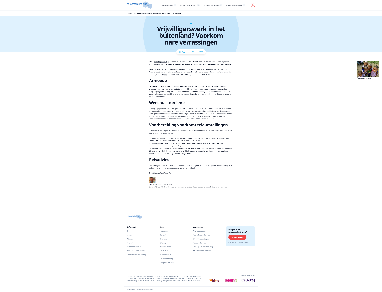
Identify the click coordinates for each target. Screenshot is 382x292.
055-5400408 (238, 237)
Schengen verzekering (211, 5)
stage (188, 72)
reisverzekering (222, 165)
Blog (129, 231)
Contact (163, 235)
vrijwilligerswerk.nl (216, 138)
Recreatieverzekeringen (202, 235)
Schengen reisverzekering (203, 247)
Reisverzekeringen (200, 243)
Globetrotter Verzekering (136, 255)
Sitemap (163, 243)
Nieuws (130, 239)
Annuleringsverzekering (188, 5)
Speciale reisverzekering (234, 5)
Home (129, 13)
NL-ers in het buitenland (202, 251)
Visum (129, 235)
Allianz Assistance (199, 231)
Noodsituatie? (165, 247)
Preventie (130, 243)
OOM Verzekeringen (201, 239)
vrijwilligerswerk (160, 62)
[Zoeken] (253, 5)
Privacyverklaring (166, 259)
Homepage (164, 231)
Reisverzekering (167, 5)
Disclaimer (164, 251)
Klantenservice (165, 255)
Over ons (163, 239)
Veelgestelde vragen (167, 263)
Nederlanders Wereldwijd (162, 173)
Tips (133, 13)
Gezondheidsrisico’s (134, 247)
